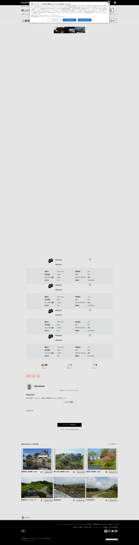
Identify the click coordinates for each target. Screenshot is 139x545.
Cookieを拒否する (69, 20)
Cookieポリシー (47, 15)
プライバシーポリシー (52, 16)
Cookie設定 (54, 20)
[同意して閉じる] (108, 1)
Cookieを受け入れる (84, 20)
